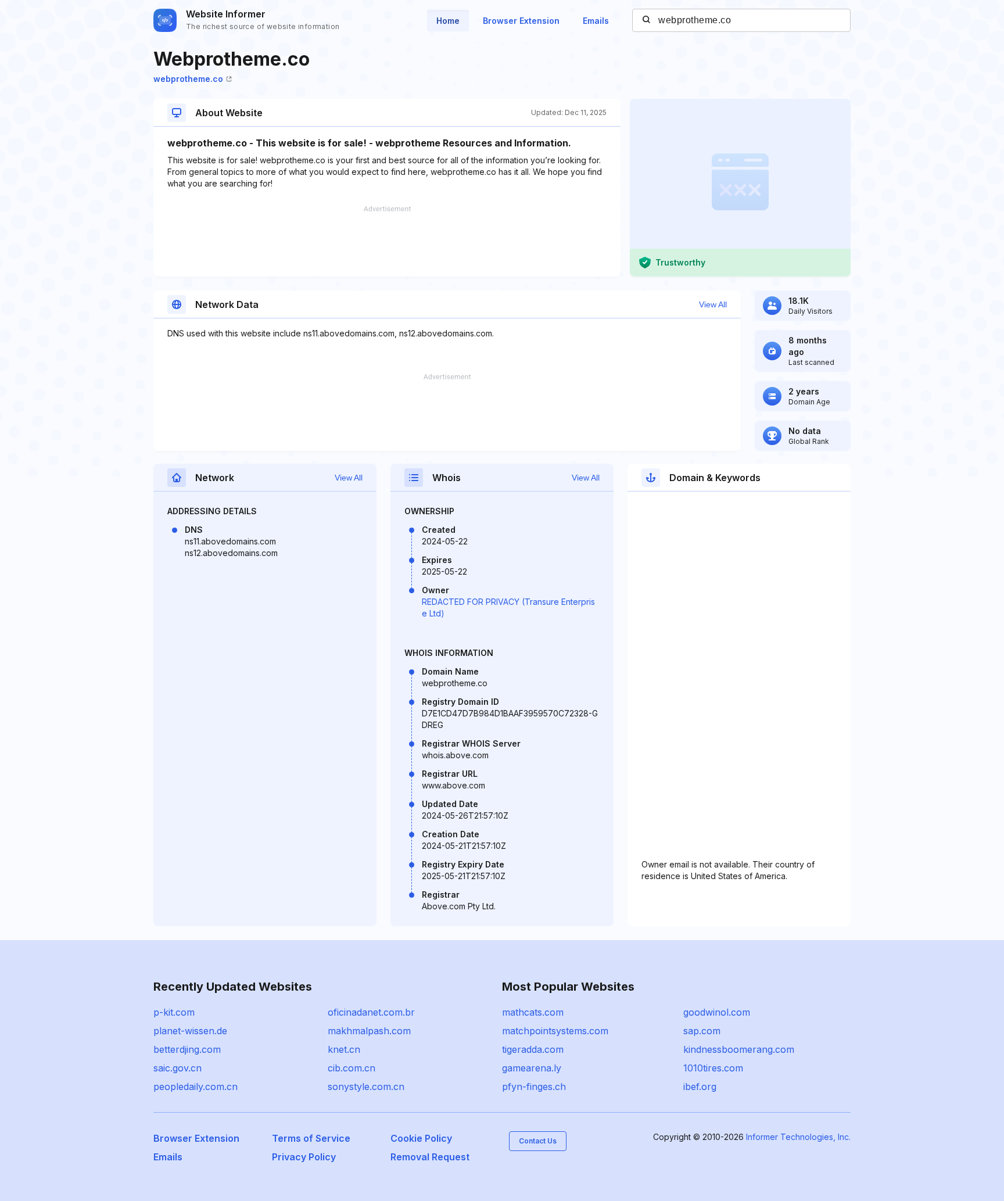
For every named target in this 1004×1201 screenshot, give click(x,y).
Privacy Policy (304, 1157)
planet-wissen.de (190, 1031)
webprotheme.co (188, 79)
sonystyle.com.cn (366, 1086)
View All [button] (713, 304)
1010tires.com (713, 1068)
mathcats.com (533, 1012)
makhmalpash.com (369, 1031)
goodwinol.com (716, 1012)
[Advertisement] (387, 241)
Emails (596, 21)
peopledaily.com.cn (195, 1086)
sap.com (701, 1031)
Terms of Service (311, 1138)
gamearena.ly (531, 1068)
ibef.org (699, 1086)
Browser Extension (521, 21)
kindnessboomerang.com (738, 1049)
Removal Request (429, 1157)
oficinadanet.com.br (371, 1012)
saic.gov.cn (177, 1068)
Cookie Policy (421, 1138)
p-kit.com (174, 1012)
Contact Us (538, 1141)
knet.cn (344, 1049)
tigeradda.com (533, 1049)
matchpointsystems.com (555, 1031)
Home (448, 21)
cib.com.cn (351, 1068)
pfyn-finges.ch (534, 1086)
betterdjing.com (187, 1049)
